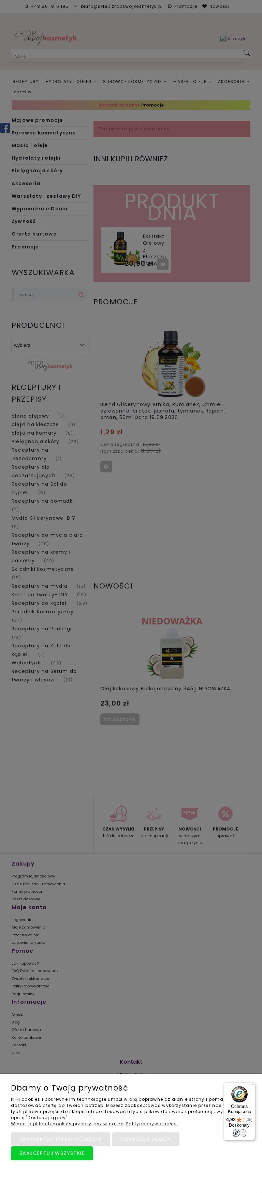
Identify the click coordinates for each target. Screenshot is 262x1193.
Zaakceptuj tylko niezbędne (60, 1139)
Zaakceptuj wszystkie (52, 1153)
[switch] (239, 1133)
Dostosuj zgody (145, 1139)
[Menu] (251, 1086)
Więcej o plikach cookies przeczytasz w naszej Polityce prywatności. (94, 1124)
